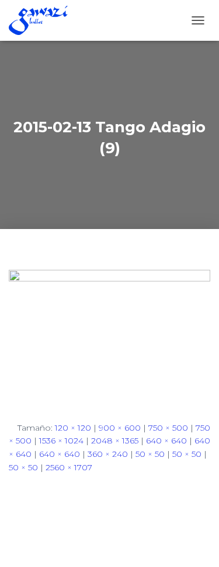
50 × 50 (150, 454)
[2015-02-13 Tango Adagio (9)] (109, 335)
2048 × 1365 (114, 440)
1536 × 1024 (61, 440)
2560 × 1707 (69, 467)
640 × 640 (166, 440)
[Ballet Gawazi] (43, 20)
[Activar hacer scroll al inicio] (196, 543)
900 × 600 (120, 427)
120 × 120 (73, 427)
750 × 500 (168, 427)
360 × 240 (108, 454)
